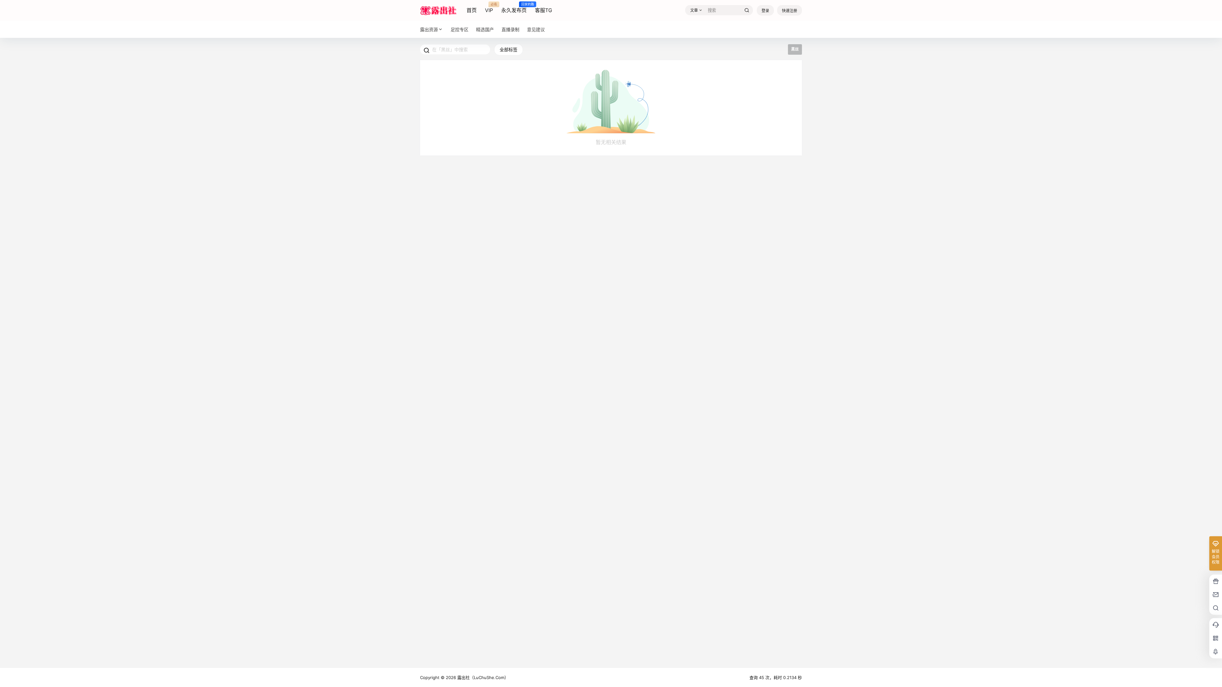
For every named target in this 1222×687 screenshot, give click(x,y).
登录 (765, 10)
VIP (489, 8)
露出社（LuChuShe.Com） (482, 677)
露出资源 (429, 29)
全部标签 (508, 49)
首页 (472, 10)
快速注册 (789, 10)
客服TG (543, 10)
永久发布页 (514, 8)
